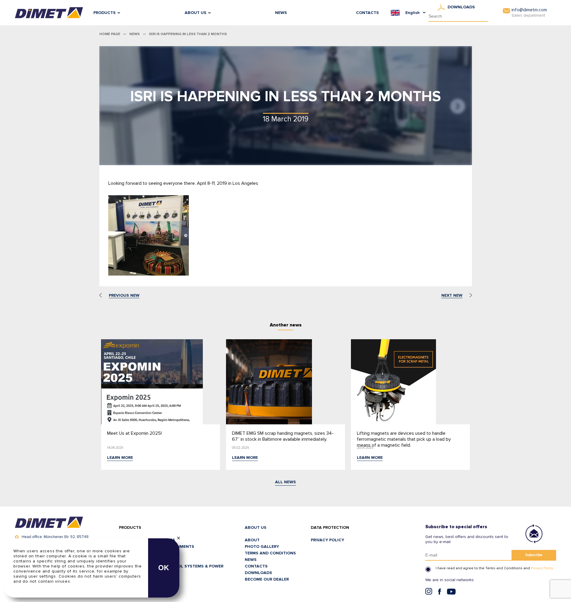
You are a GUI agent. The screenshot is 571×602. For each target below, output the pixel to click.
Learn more (120, 457)
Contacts (367, 12)
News (281, 12)
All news (285, 481)
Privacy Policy (542, 568)
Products (104, 12)
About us (195, 12)
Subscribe (533, 555)
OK (164, 568)
